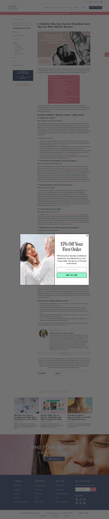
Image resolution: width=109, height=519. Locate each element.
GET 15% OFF (71, 275)
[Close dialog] (87, 235)
